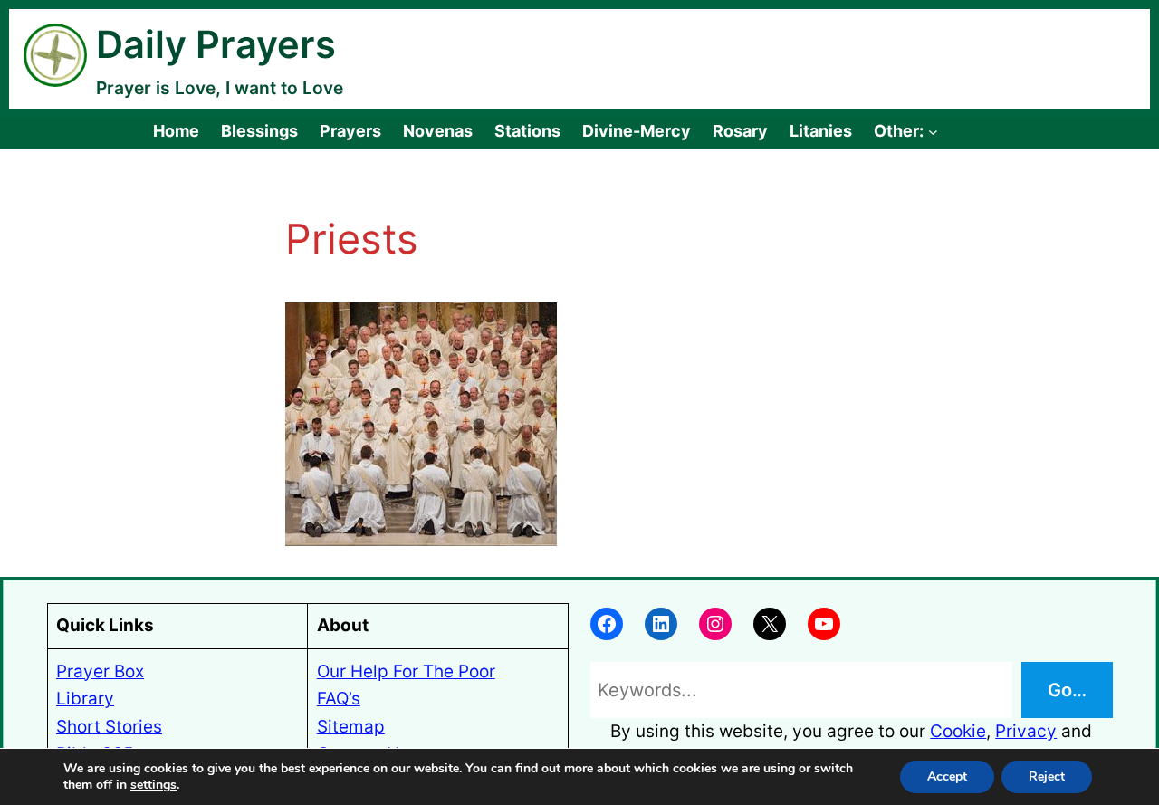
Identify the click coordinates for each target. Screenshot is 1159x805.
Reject (1047, 776)
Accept (947, 776)
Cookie (958, 731)
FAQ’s (338, 698)
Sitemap (351, 726)
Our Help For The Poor (406, 671)
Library (85, 698)
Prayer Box (100, 671)
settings (153, 785)
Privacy (1026, 731)
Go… (1067, 690)
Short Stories (109, 726)
